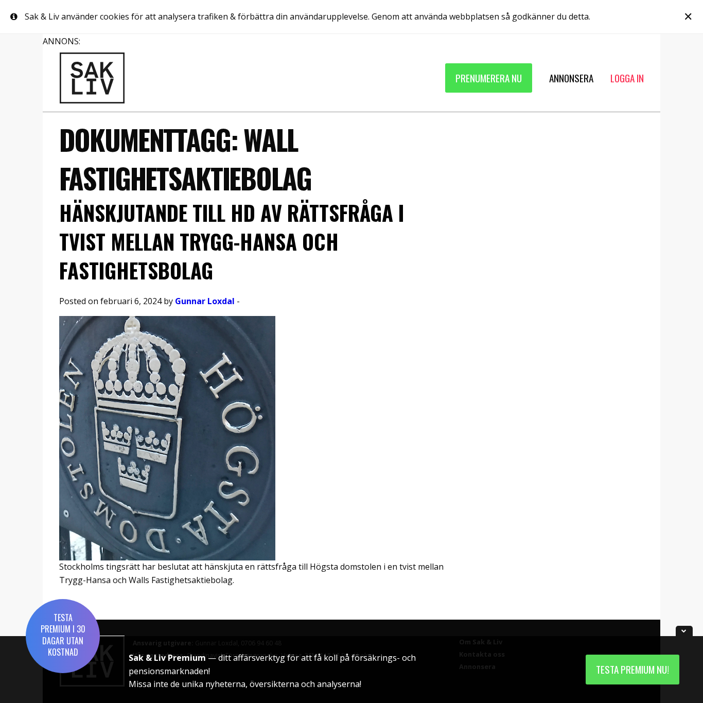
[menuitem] (488, 78)
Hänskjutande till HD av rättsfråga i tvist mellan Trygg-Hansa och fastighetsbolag (231, 241)
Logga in (627, 78)
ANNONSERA (571, 78)
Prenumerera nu (488, 78)
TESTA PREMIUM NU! (632, 669)
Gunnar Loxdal (205, 301)
